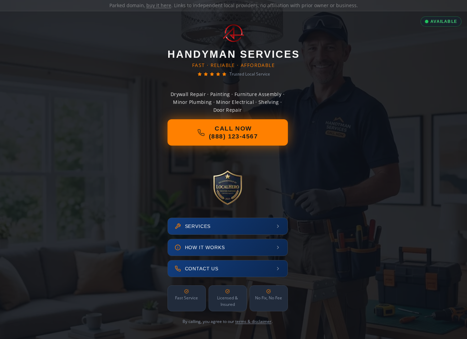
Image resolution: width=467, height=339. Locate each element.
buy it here (158, 5)
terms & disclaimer (253, 321)
